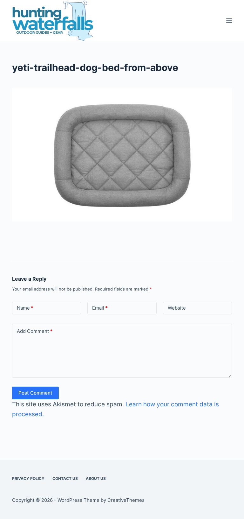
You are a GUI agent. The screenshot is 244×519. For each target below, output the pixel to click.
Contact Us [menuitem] (65, 478)
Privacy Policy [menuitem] (28, 478)
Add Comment (34, 331)
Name (25, 308)
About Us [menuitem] (96, 478)
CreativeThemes (126, 500)
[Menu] (229, 21)
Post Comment (35, 393)
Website (177, 308)
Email (100, 308)
